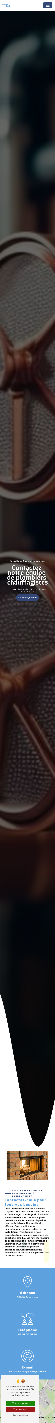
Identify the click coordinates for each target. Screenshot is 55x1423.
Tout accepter (20, 1403)
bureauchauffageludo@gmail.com (27, 1371)
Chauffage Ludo (27, 597)
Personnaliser (20, 1415)
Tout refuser (20, 1409)
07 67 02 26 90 (27, 1334)
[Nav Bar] (47, 5)
